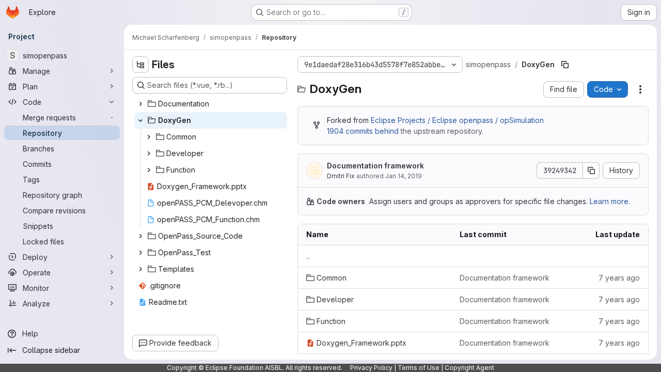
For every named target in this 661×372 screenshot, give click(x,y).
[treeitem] (210, 104)
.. (307, 256)
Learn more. (610, 201)
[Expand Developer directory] (149, 153)
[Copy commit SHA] (591, 170)
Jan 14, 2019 (403, 176)
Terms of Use (418, 367)
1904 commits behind (363, 131)
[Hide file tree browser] (140, 64)
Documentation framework (375, 165)
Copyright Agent (469, 367)
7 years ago (619, 277)
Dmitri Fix (341, 176)
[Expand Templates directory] (140, 269)
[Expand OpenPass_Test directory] (140, 252)
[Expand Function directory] (149, 170)
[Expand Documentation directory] (140, 104)
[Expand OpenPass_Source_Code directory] (140, 236)
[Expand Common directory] (149, 137)
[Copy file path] (565, 64)
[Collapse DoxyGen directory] (140, 120)
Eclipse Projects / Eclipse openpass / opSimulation (457, 120)
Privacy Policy (371, 367)
